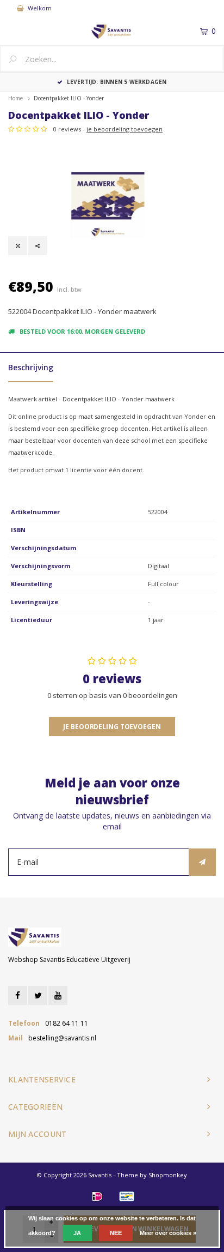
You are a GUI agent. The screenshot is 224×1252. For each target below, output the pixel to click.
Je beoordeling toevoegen (111, 726)
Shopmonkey (167, 1175)
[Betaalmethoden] (97, 1196)
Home (15, 98)
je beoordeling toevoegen (124, 129)
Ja (77, 1233)
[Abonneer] (202, 862)
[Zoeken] (17, 60)
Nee (116, 1233)
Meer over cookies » (168, 1233)
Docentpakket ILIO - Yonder (69, 98)
